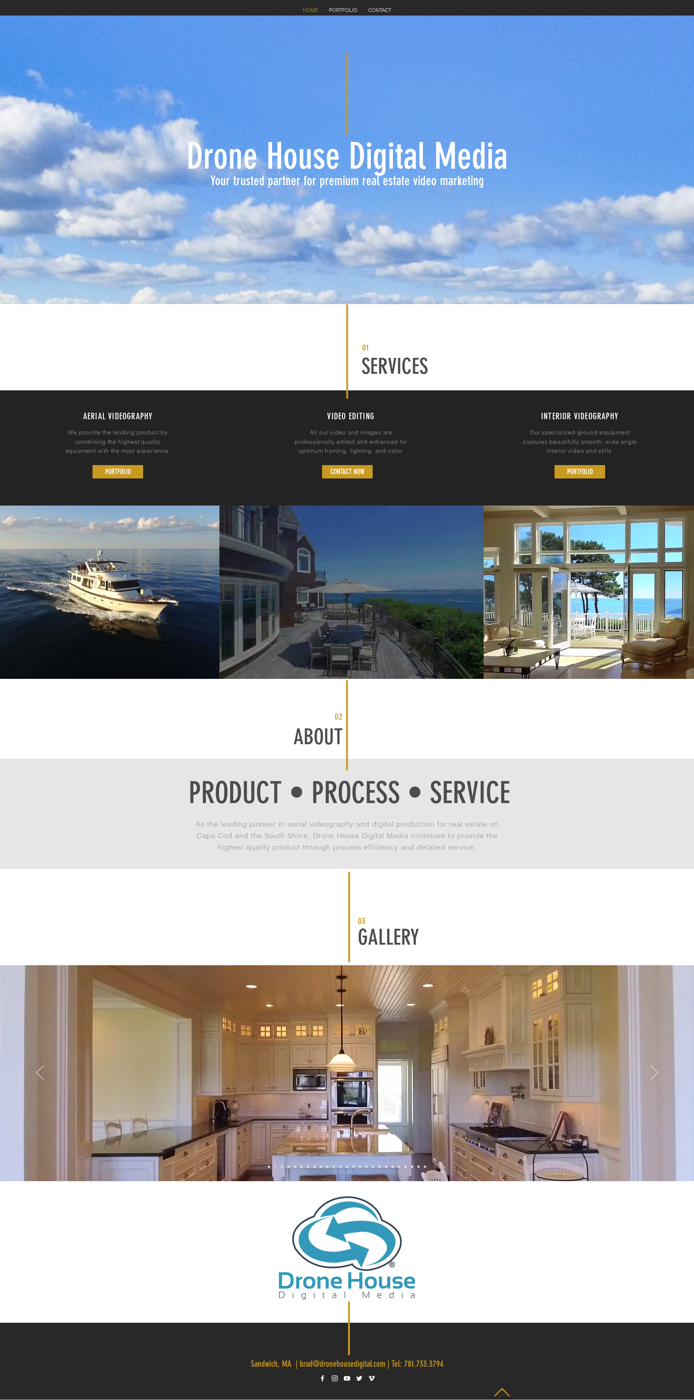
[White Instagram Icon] (335, 1378)
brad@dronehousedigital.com (342, 1364)
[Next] (654, 1073)
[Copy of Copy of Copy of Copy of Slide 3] (340, 1167)
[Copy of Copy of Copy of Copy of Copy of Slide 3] (347, 1167)
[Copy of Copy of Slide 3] (295, 1167)
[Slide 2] (282, 1167)
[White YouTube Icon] (347, 1378)
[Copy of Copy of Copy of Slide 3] (269, 1167)
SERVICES (394, 366)
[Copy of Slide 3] (275, 1167)
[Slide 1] (288, 1167)
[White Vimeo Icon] (372, 1378)
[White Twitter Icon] (359, 1378)
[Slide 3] (321, 1167)
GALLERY (388, 937)
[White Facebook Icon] (322, 1378)
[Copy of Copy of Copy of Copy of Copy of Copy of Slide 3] (353, 1167)
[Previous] (39, 1073)
